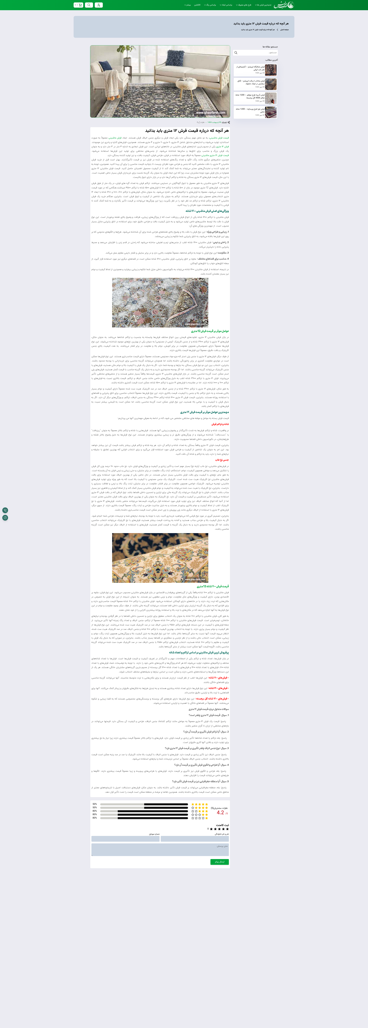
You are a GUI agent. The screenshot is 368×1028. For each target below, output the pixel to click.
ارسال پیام (219, 862)
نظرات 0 (200, 122)
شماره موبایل (154, 834)
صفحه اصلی (284, 29)
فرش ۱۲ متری (222, 146)
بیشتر (188, 5)
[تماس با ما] (5, 510)
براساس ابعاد (227, 5)
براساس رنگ (211, 5)
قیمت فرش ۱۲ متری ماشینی (215, 155)
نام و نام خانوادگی (222, 834)
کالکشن (197, 5)
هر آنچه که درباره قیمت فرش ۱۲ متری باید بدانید (258, 29)
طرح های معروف (244, 5)
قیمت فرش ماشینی (219, 137)
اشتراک (224, 122)
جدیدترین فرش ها (264, 5)
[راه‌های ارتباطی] (5, 518)
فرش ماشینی (115, 137)
